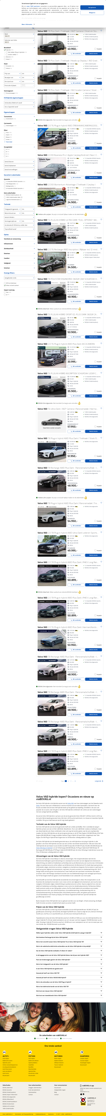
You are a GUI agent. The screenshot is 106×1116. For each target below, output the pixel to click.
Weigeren (92, 13)
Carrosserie (7, 123)
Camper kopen (84, 1058)
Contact (30, 1094)
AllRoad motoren (59, 1062)
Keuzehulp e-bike (33, 1073)
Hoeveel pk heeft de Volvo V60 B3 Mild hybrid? (51, 977)
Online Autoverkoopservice (10, 1065)
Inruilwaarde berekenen (9, 1067)
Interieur (7, 268)
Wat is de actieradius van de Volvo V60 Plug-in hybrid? (53, 982)
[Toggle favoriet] (101, 31)
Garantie (7, 179)
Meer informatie (27, 24)
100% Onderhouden (8, 1108)
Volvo (38, 805)
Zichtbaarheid (8, 248)
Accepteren (92, 7)
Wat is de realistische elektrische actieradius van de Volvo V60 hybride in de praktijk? (63, 946)
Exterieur (7, 253)
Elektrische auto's (7, 1060)
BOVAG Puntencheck (8, 1104)
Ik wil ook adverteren (34, 1090)
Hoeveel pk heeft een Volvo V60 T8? (47, 973)
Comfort (6, 258)
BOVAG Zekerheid (7, 1087)
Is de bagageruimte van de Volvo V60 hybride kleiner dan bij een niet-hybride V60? (62, 955)
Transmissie (8, 116)
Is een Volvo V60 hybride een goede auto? (49, 969)
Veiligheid (7, 263)
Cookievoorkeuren (41, 1114)
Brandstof (7, 48)
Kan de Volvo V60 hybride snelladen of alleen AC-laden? (54, 951)
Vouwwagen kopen (85, 1062)
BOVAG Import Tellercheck (10, 1094)
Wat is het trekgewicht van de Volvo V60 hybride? (52, 964)
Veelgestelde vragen (60, 1090)
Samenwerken (32, 1092)
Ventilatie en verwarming (12, 239)
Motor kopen (57, 1058)
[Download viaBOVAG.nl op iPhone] (81, 1094)
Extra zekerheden (9, 193)
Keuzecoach (6, 1075)
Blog (55, 1092)
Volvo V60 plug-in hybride (44, 848)
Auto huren (6, 1073)
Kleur (6, 130)
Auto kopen (6, 1058)
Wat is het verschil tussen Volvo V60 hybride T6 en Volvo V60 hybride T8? (60, 942)
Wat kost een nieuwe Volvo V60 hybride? (49, 991)
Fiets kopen (31, 1058)
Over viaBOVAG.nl (8, 1114)
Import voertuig (9, 290)
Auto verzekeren (7, 1071)
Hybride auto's (7, 1062)
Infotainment (8, 244)
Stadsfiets (31, 1065)
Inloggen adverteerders (34, 1087)
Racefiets (30, 1067)
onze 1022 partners (33, 6)
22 (75, 781)
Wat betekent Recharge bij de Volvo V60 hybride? (52, 937)
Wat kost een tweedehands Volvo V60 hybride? (51, 995)
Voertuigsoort (8, 91)
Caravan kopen (84, 1060)
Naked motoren (58, 1060)
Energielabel (8, 147)
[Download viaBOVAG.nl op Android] (84, 1094)
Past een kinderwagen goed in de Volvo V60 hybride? (53, 960)
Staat (6, 64)
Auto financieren (7, 1069)
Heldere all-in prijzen (8, 1106)
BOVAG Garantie (7, 1090)
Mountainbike (32, 1069)
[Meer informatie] (20, 195)
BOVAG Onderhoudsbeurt (10, 1101)
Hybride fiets (32, 1071)
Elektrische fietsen (33, 1060)
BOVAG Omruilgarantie (9, 1097)
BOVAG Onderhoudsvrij (9, 1092)
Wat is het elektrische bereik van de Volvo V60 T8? (52, 986)
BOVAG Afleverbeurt (8, 1099)
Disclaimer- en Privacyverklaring (24, 1114)
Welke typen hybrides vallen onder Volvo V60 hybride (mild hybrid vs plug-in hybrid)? (63, 933)
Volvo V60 (70, 803)
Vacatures (51, 1114)
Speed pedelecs (32, 1062)
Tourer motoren (58, 1065)
